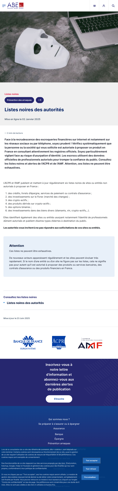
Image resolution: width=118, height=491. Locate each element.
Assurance (59, 428)
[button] (113, 5)
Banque (59, 434)
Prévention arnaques (59, 443)
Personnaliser (90, 477)
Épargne (59, 438)
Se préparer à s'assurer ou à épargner (59, 423)
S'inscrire (59, 398)
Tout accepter (92, 460)
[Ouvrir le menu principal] (4, 5)
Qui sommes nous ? (59, 419)
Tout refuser (91, 469)
